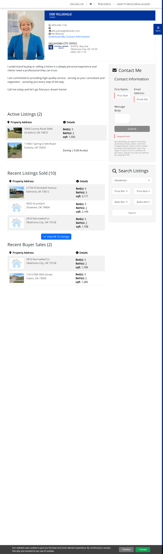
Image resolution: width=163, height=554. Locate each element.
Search (132, 212)
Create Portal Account (138, 4)
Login (120, 4)
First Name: (121, 89)
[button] (158, 29)
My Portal (105, 4)
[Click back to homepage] (13, 3)
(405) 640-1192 (77, 4)
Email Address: (139, 91)
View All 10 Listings (57, 236)
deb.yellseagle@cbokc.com (65, 30)
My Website (57, 33)
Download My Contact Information (69, 36)
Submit (132, 129)
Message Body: (119, 108)
